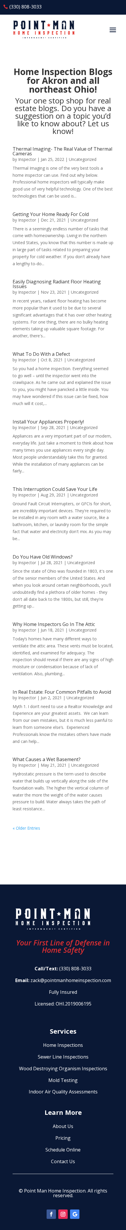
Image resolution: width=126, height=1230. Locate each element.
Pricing (63, 1138)
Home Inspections (63, 1045)
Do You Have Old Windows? (43, 557)
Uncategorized (82, 159)
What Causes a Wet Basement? (47, 759)
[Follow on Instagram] (63, 1214)
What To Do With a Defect (41, 354)
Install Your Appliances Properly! (48, 421)
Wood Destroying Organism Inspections (63, 1068)
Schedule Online (63, 1149)
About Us (63, 1126)
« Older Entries (26, 828)
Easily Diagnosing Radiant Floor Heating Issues (57, 284)
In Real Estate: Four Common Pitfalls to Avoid (62, 692)
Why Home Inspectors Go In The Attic (54, 624)
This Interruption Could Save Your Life (55, 489)
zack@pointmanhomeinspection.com (70, 980)
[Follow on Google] (74, 1214)
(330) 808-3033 (25, 7)
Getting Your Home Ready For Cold (51, 214)
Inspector (27, 159)
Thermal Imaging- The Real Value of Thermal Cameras (62, 151)
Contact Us (63, 1161)
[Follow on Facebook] (51, 1214)
